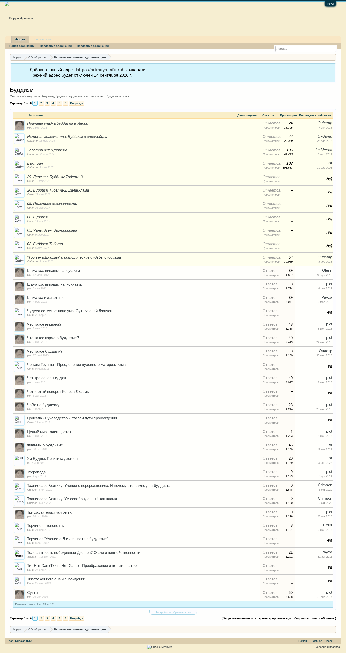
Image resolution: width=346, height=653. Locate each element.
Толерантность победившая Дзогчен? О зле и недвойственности (83, 553)
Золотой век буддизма (47, 150)
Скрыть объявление (332, 69)
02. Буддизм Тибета (45, 244)
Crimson (32, 489)
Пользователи (42, 39)
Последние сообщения (56, 45)
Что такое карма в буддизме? (53, 338)
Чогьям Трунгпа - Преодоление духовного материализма (76, 365)
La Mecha (324, 150)
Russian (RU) (23, 640)
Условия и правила (328, 646)
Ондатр (325, 123)
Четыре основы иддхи (46, 378)
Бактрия (35, 163)
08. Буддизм (37, 217)
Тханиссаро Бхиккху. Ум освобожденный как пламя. (72, 499)
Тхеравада (36, 472)
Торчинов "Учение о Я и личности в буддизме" (67, 539)
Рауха (326, 297)
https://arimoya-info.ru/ (99, 69)
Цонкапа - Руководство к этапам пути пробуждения (72, 418)
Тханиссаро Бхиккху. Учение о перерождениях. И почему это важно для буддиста (98, 485)
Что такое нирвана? (44, 324)
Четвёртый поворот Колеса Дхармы (58, 392)
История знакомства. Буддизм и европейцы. (67, 137)
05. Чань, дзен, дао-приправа (52, 230)
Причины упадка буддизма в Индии (57, 123)
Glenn (327, 270)
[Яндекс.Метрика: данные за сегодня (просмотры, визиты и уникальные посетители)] (159, 647)
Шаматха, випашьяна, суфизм (53, 271)
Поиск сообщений (22, 45)
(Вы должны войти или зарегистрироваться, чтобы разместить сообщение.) (279, 618)
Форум (20, 39)
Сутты (32, 593)
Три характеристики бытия (50, 512)
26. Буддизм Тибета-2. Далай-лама (58, 190)
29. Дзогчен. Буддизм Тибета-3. (55, 177)
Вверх (329, 640)
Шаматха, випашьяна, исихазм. (54, 284)
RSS (337, 641)
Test (10, 640)
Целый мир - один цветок (49, 432)
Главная (317, 640)
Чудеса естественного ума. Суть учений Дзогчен (69, 311)
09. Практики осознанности (52, 204)
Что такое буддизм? (44, 351)
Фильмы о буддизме (45, 445)
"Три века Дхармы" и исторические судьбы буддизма (74, 257)
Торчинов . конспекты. (46, 526)
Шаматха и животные (45, 298)
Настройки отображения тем (173, 612)
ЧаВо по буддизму (43, 405)
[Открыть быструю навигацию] (333, 57)
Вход (330, 3)
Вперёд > (76, 103)
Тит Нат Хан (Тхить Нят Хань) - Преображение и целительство (82, 566)
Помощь (303, 640)
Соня (30, 180)
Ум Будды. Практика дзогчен (52, 459)
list (330, 163)
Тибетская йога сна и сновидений (56, 579)
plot (29, 127)
